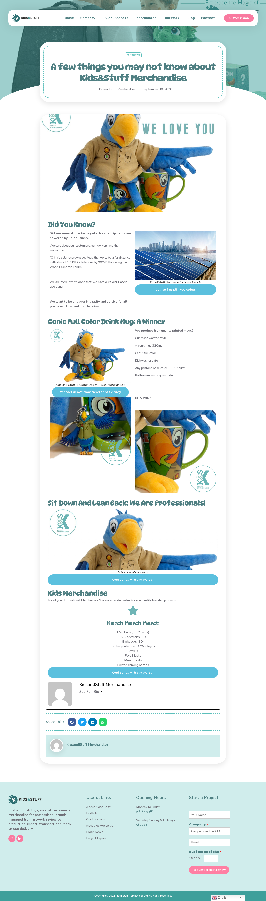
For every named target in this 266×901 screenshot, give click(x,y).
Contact (208, 18)
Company (87, 18)
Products (133, 55)
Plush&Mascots (116, 18)
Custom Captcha (205, 852)
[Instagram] (11, 838)
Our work (172, 18)
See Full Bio (89, 691)
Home (69, 18)
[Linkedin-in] (19, 838)
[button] (72, 722)
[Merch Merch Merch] (133, 610)
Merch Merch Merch (133, 623)
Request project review (209, 870)
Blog (191, 18)
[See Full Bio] (101, 691)
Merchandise (146, 18)
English (222, 897)
